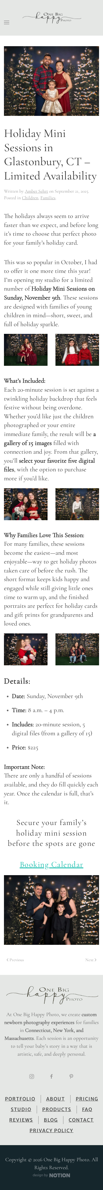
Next (89, 960)
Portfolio (20, 1099)
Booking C (38, 864)
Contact (81, 1120)
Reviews (21, 1120)
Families (47, 198)
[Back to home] (51, 18)
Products (56, 1109)
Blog (51, 1120)
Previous (17, 960)
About (55, 1099)
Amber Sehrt (36, 191)
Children (30, 198)
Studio (21, 1109)
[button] (6, 22)
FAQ (87, 1109)
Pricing (87, 1099)
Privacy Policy (51, 1131)
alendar (70, 864)
